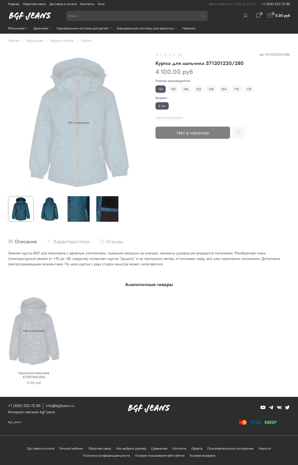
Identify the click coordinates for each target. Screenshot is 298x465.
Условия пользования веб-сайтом (159, 455)
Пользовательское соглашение (230, 448)
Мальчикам (16, 28)
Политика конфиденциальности (106, 455)
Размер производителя (172, 81)
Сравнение (159, 448)
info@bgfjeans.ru (60, 405)
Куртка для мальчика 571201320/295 (33, 375)
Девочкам (40, 28)
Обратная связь (34, 4)
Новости (264, 448)
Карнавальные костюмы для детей (82, 28)
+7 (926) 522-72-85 (276, 4)
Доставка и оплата (63, 4)
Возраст (161, 98)
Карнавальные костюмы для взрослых (145, 28)
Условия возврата (202, 455)
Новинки (188, 28)
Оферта (196, 448)
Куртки (86, 41)
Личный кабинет (71, 448)
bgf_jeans (14, 422)
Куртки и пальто (62, 41)
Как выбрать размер (131, 448)
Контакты (87, 4)
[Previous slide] (14, 122)
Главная (13, 4)
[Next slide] (142, 122)
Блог (101, 4)
